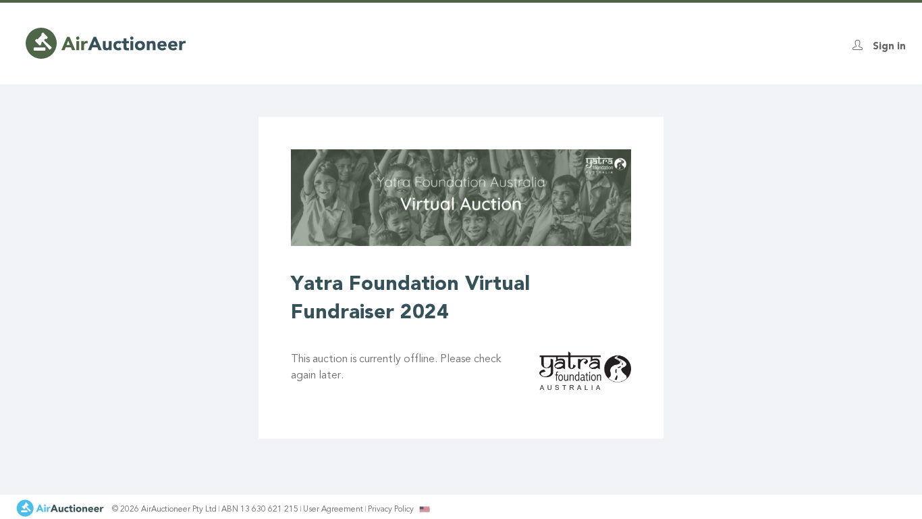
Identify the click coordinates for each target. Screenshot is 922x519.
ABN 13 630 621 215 (259, 509)
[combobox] (424, 509)
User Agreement (333, 509)
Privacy (391, 509)
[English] (425, 509)
